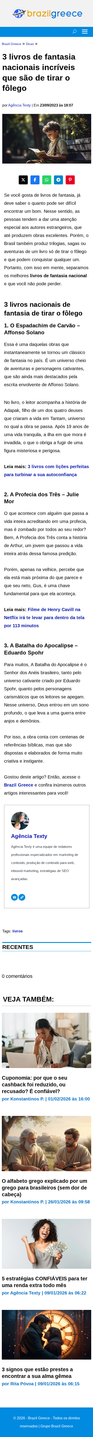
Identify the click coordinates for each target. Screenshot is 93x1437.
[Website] (22, 897)
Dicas (30, 44)
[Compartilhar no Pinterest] (70, 179)
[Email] (14, 897)
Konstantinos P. (27, 1098)
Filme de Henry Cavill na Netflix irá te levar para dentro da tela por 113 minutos (44, 617)
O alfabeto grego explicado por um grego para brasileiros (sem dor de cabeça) (44, 1187)
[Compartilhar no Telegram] (58, 179)
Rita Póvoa (22, 1383)
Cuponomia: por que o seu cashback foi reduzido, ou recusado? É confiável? (34, 1084)
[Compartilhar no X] (23, 179)
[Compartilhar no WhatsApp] (46, 179)
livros (17, 931)
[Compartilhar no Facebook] (35, 179)
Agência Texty (19, 105)
